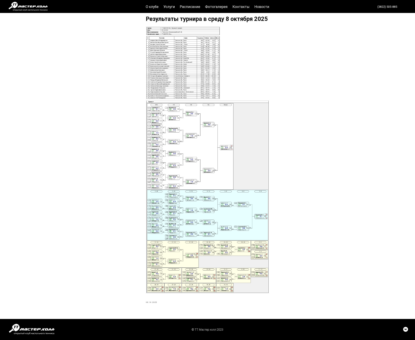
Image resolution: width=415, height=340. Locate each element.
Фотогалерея (216, 7)
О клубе (152, 7)
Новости (261, 7)
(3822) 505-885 (387, 6)
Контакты (240, 7)
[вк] (405, 6)
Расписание (190, 7)
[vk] (405, 330)
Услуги (169, 7)
